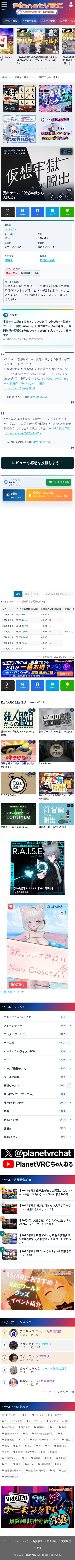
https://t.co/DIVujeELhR (19, 388)
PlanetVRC (30, 1554)
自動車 (62, 1458)
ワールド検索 (10, 20)
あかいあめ (27, 1343)
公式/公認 (9, 1427)
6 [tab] (45, 68)
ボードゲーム (35, 1421)
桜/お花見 (61, 1445)
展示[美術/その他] (35, 1102)
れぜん (24, 1381)
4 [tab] (37, 68)
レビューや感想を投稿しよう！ (37, 463)
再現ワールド (34, 1085)
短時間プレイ (11, 1458)
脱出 (36, 273)
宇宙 (23, 1439)
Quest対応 (11, 273)
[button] (31, 985)
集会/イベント (35, 1136)
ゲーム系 (34, 1042)
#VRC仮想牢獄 (61, 428)
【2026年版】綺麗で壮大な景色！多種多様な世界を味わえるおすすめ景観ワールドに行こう (45, 1239)
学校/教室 (9, 1439)
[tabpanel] (37, 47)
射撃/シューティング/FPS (45, 1439)
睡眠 (54, 1452)
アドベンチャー (35, 1025)
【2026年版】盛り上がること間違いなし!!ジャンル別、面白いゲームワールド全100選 (45, 1192)
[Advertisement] (37, 547)
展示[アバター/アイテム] (35, 1094)
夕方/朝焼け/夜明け (44, 1433)
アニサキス (27, 1331)
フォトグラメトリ (13, 1421)
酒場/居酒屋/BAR (13, 1470)
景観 (35, 1111)
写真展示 (25, 1427)
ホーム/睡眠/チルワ (35, 1068)
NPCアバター (11, 1415)
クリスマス (55, 1415)
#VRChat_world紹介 (32, 383)
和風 (64, 1427)
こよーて (26, 1356)
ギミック (39, 1415)
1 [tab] (25, 68)
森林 (7, 1452)
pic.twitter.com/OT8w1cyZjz (22, 433)
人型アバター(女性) (58, 1421)
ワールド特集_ (35, 1076)
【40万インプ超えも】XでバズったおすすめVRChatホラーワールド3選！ (45, 1222)
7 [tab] (49, 68)
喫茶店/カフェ (11, 1433)
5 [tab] (41, 68)
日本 (18, 1445)
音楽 (64, 1470)
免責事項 (37, 1541)
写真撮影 (41, 1427)
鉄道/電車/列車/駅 (37, 1470)
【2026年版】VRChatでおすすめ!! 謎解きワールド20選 (45, 1253)
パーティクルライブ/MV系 (35, 1051)
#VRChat (48, 378)
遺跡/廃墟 (45, 1464)
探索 (7, 1445)
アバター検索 (29, 20)
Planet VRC (47, 260)
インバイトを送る (61, 482)
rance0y (10, 229)
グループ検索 (48, 20)
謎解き (9, 260)
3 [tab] (33, 68)
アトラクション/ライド (35, 1017)
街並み (30, 1464)
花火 (7, 1464)
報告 (69, 189)
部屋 (59, 1464)
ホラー (35, 1059)
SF (26, 1415)
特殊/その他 (35, 1119)
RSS (38, 1548)
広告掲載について (12, 992)
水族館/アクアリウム (26, 1452)
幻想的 (68, 1439)
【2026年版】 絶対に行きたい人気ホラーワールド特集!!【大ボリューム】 (45, 1207)
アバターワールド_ (35, 1034)
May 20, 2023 (38, 396)
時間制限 (25, 273)
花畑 (18, 1464)
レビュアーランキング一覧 (56, 1392)
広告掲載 (52, 1541)
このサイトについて (17, 1541)
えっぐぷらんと (30, 1368)
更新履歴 (66, 1541)
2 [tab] (29, 68)
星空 (29, 1445)
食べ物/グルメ (11, 1476)
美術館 (37, 1458)
